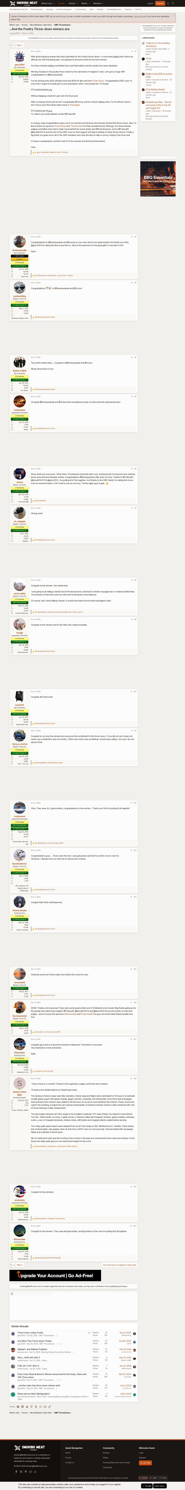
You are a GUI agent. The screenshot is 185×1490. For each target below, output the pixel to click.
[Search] (173, 3)
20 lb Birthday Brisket (155, 89)
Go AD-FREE (145, 1463)
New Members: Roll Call (18, 9)
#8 (135, 580)
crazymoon (126, 1388)
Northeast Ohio (22, 724)
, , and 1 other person (59, 612)
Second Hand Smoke (26, 1397)
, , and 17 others (51, 152)
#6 (135, 469)
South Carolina (22, 930)
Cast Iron (128, 9)
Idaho (26, 429)
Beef (148, 54)
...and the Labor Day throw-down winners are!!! (38, 1385)
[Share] (132, 51)
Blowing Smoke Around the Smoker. (56, 1352)
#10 (135, 691)
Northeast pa (23, 1220)
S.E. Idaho (24, 390)
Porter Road (97, 81)
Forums (61, 3)
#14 (135, 897)
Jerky (91, 9)
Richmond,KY (23, 652)
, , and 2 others (54, 275)
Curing (148, 85)
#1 (135, 51)
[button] (54, 3)
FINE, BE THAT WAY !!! (28, 1366)
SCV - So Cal (23, 764)
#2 (135, 237)
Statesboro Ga (22, 1072)
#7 (135, 508)
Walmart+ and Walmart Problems (32, 1349)
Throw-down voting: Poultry (30, 1332)
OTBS (148, 58)
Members (97, 3)
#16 (135, 1002)
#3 (135, 283)
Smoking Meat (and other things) (116, 1462)
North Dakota (23, 1259)
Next (19, 45)
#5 (135, 396)
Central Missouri (21, 613)
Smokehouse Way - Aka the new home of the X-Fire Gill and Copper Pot (158, 105)
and (45, 317)
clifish (129, 1344)
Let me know (140, 16)
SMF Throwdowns (46, 1335)
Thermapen (74, 105)
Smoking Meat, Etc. (114, 9)
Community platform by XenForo (90, 1478)
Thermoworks (76, 126)
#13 (135, 850)
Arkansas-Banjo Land (19, 318)
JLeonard (127, 1377)
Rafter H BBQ (126, 1360)
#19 (135, 1187)
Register (142, 1458)
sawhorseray (22, 1360)
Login (141, 1453)
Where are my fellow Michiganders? (33, 1394)
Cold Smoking (80, 9)
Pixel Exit (124, 1478)
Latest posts (148, 37)
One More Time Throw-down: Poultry (34, 1341)
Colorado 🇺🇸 (23, 502)
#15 (135, 969)
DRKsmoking (126, 1335)
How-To (138, 9)
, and (49, 763)
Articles (72, 3)
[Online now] (19, 629)
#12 (135, 803)
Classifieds (107, 1467)
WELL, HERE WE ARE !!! (28, 1357)
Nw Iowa (25, 276)
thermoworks (70, 1014)
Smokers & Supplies (64, 9)
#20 (134, 1226)
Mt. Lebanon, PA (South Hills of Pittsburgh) (22, 888)
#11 (135, 731)
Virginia (25, 541)
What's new (47, 3)
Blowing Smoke (37, 9)
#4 (135, 357)
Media (84, 3)
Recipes (100, 9)
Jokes (44, 1360)
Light (155, 1478)
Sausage (49, 9)
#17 (135, 1039)
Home (67, 1453)
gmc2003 (16, 33)
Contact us (69, 1462)
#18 (135, 1078)
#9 (135, 619)
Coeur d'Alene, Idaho (20, 1110)
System (145, 1478)
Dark (164, 1478)
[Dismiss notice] (173, 16)
